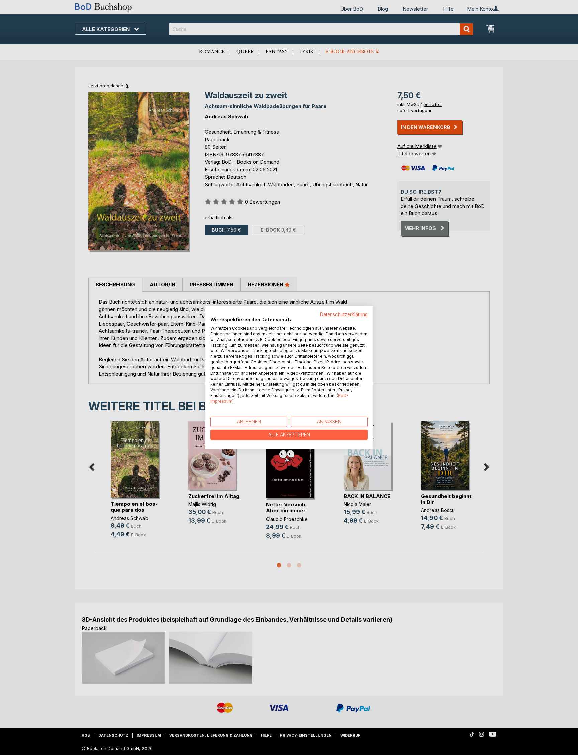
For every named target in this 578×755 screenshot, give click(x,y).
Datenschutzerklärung (344, 314)
